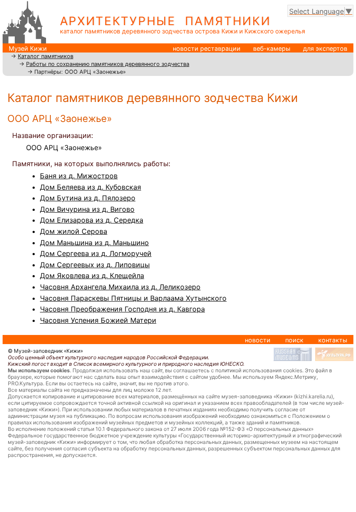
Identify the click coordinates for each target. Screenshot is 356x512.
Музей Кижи (28, 48)
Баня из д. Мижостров (79, 175)
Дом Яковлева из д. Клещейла (92, 275)
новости (257, 340)
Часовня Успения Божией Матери (98, 320)
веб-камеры (271, 48)
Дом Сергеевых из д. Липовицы (95, 264)
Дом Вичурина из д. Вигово (87, 209)
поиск (294, 340)
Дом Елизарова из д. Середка (91, 220)
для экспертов (325, 48)
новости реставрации (207, 48)
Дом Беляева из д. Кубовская (90, 187)
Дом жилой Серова (73, 231)
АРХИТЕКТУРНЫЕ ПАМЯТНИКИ (165, 21)
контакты (332, 340)
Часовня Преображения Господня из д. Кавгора (122, 309)
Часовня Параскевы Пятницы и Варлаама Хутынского (133, 298)
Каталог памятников (45, 56)
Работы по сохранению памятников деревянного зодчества (107, 64)
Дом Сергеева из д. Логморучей (96, 253)
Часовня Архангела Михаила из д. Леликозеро (120, 286)
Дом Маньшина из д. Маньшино (94, 242)
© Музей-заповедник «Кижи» (45, 351)
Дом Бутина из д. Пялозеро (87, 198)
